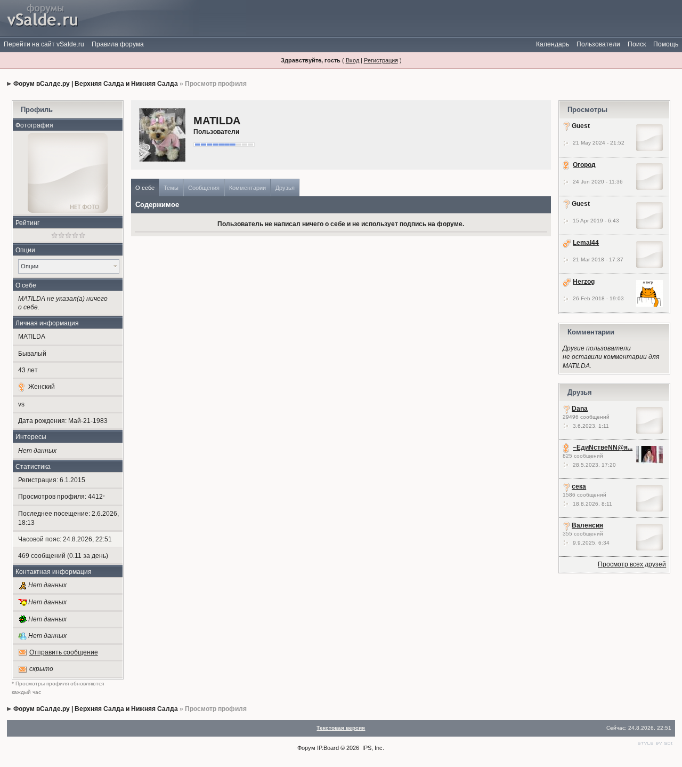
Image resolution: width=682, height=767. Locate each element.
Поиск (637, 44)
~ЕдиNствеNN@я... (602, 447)
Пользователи (598, 44)
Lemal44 (586, 242)
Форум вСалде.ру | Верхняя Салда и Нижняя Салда (95, 83)
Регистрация (381, 60)
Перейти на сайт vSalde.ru (44, 44)
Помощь (665, 44)
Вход (352, 60)
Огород (584, 165)
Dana (580, 408)
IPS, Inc (372, 748)
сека (579, 486)
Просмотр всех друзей (632, 564)
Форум (306, 748)
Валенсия (587, 525)
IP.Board (328, 748)
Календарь (552, 44)
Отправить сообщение (63, 652)
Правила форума (118, 44)
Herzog (584, 281)
